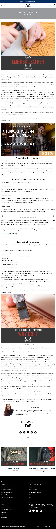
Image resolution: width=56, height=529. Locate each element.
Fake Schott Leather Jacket (14, 468)
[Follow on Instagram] (37, 511)
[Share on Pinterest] (28, 432)
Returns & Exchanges (5, 507)
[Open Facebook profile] (26, 426)
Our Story (3, 484)
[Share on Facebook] (20, 432)
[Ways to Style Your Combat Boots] (34, 438)
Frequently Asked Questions (35, 484)
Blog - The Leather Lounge (6, 492)
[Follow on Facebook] (30, 511)
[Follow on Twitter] (33, 511)
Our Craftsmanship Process (35, 492)
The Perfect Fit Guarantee (6, 509)
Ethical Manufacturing (6, 489)
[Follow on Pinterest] (41, 511)
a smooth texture (26, 161)
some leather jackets (17, 75)
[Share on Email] (32, 432)
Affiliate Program (32, 495)
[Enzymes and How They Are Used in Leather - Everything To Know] (21, 438)
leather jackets (40, 348)
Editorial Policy (4, 495)
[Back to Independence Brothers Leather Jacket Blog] (28, 438)
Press (30, 497)
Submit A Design (32, 487)
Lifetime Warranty (5, 515)
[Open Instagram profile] (29, 426)
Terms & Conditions (38, 526)
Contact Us (3, 512)
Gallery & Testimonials (6, 487)
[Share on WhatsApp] (35, 432)
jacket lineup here (13, 233)
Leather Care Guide (33, 489)
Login (2, 504)
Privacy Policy (47, 526)
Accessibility (4, 517)
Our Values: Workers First (7, 497)
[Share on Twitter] (24, 432)
